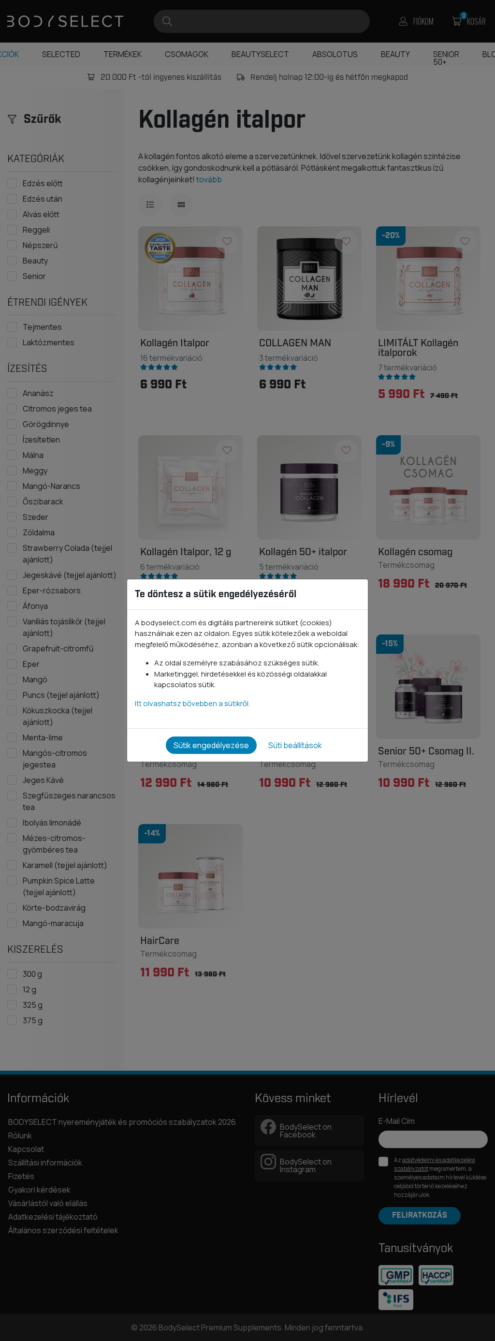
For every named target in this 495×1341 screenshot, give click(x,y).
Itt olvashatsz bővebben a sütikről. (192, 703)
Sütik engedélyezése (211, 745)
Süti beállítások (295, 745)
